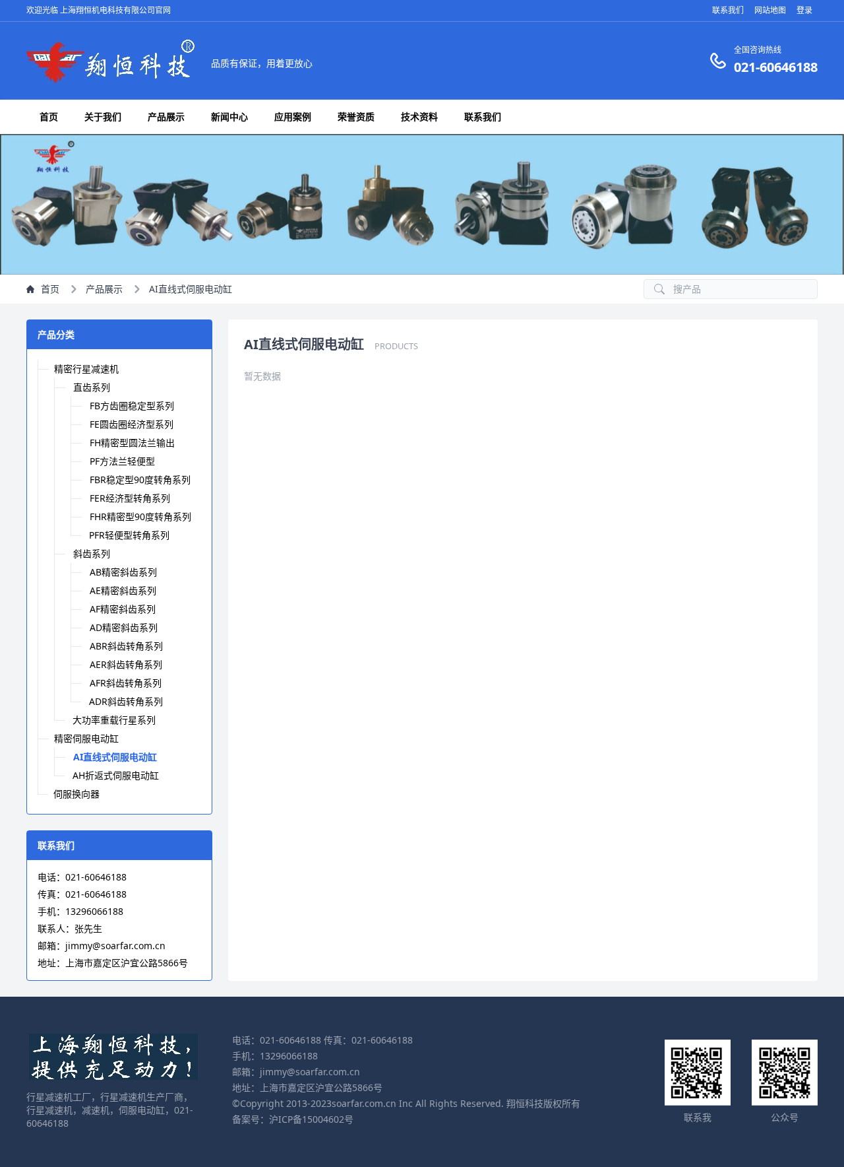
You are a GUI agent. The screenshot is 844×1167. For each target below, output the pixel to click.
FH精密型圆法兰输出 (132, 442)
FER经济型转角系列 (130, 498)
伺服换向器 (76, 793)
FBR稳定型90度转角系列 (140, 479)
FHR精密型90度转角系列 (140, 516)
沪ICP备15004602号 (311, 1119)
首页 (49, 116)
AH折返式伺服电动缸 (116, 775)
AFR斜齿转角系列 (126, 683)
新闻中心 (229, 116)
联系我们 (482, 116)
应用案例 (292, 116)
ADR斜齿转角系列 (126, 701)
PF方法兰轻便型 (122, 461)
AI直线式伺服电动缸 (190, 289)
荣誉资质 (356, 116)
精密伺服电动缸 (86, 738)
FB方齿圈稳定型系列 (132, 405)
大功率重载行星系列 (114, 720)
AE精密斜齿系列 (123, 590)
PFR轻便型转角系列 (129, 535)
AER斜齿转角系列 (126, 664)
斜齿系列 (91, 553)
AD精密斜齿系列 (124, 627)
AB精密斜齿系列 (123, 572)
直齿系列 (91, 387)
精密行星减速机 (86, 368)
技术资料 (419, 116)
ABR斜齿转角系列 (126, 646)
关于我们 (102, 116)
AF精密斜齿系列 (123, 609)
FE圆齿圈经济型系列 (131, 424)
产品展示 (166, 116)
